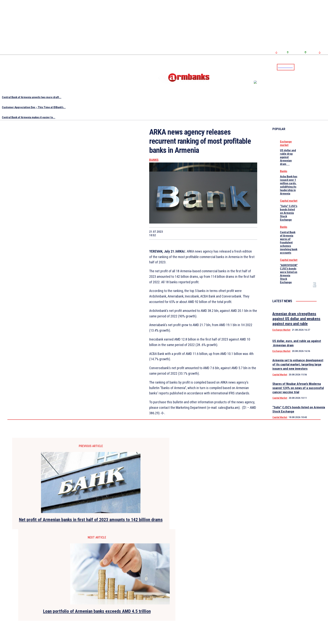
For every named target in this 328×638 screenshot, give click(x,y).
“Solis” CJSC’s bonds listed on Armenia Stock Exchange (288, 212)
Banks (154, 160)
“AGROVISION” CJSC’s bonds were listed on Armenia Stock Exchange (289, 274)
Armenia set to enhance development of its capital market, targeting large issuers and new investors (297, 364)
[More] (250, 233)
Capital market (288, 200)
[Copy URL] (237, 233)
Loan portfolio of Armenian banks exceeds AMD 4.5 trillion (97, 611)
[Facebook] (312, 67)
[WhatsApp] (196, 233)
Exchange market (286, 143)
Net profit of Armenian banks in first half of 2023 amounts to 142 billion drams (91, 519)
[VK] (223, 233)
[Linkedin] (325, 67)
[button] (298, 66)
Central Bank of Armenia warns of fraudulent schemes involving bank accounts (288, 242)
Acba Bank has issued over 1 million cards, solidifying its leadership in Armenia (288, 185)
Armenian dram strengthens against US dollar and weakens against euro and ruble (296, 319)
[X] (183, 233)
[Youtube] (321, 67)
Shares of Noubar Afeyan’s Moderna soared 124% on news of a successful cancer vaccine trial (298, 388)
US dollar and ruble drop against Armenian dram (288, 157)
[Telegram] (316, 67)
